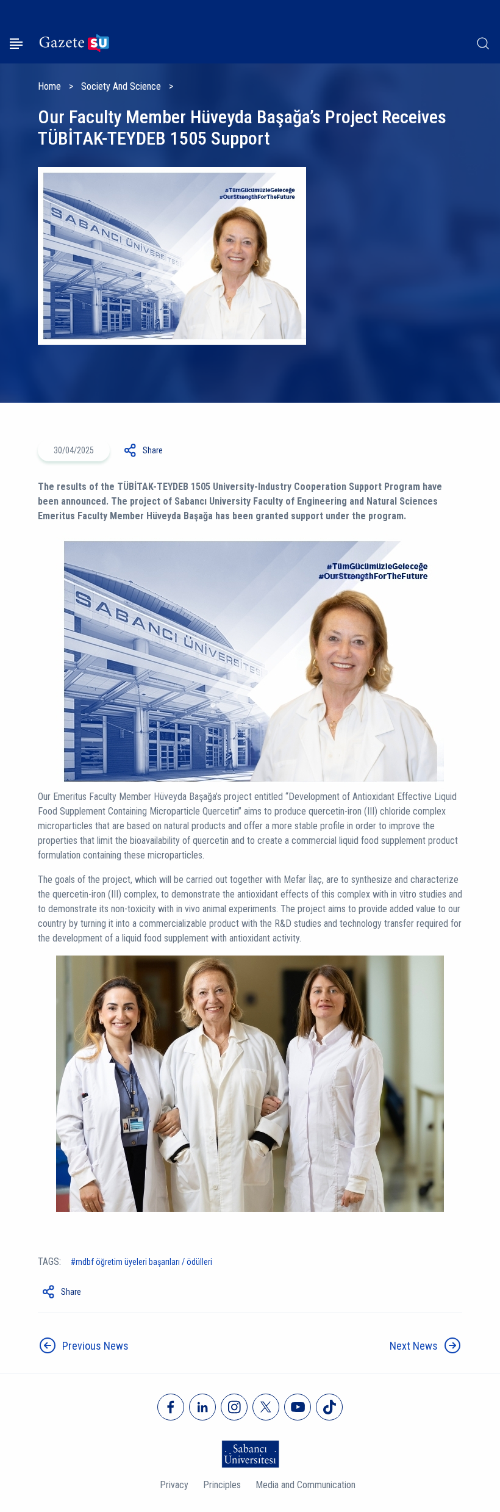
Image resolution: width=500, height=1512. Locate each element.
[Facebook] (170, 1407)
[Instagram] (234, 1407)
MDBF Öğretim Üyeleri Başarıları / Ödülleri (144, 1262)
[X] (265, 1407)
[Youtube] (297, 1407)
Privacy (174, 1485)
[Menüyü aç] (16, 43)
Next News (414, 1345)
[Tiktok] (329, 1407)
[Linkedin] (202, 1407)
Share (153, 450)
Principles (222, 1485)
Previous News (95, 1345)
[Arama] (483, 43)
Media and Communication (305, 1485)
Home (49, 86)
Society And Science (121, 86)
